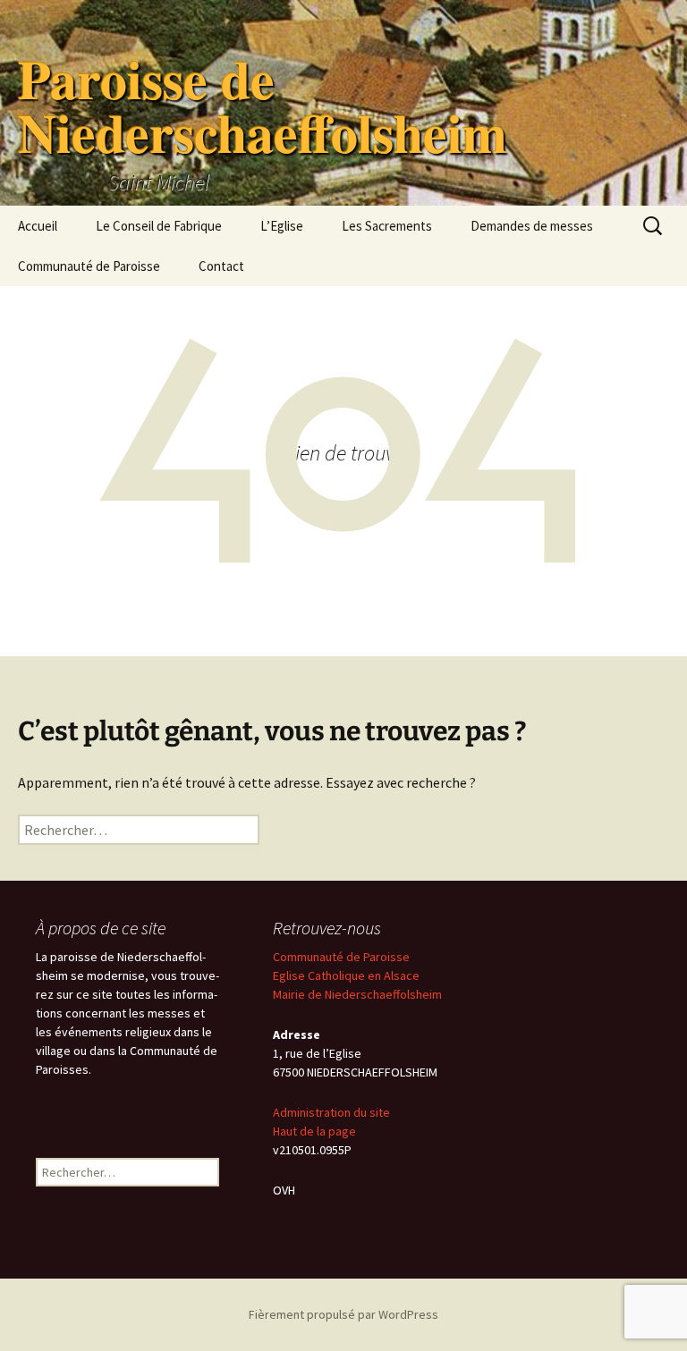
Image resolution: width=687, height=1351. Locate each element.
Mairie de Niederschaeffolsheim (357, 994)
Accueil (37, 225)
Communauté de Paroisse (89, 266)
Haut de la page (314, 1131)
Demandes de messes (532, 225)
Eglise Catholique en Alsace (346, 975)
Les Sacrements (387, 225)
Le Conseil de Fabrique (159, 225)
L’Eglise (281, 225)
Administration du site (331, 1112)
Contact (221, 266)
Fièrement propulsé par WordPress (343, 1314)
